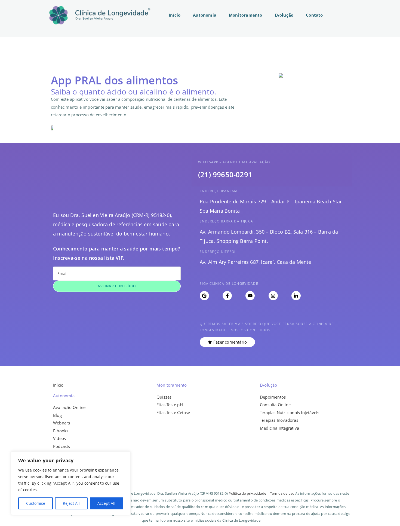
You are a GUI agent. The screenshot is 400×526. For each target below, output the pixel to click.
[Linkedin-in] (296, 295)
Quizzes (163, 397)
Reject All (71, 503)
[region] (71, 483)
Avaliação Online (69, 407)
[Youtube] (250, 295)
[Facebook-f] (227, 295)
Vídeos (59, 438)
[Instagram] (273, 295)
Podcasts (61, 446)
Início (174, 15)
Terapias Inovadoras (279, 420)
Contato (314, 15)
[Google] (204, 295)
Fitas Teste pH (169, 404)
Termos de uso (282, 493)
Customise (35, 503)
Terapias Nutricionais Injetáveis (289, 412)
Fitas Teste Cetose (173, 412)
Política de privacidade (247, 493)
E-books (60, 430)
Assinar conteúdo (117, 286)
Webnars (61, 423)
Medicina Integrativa (279, 428)
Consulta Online (275, 404)
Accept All (106, 503)
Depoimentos (273, 397)
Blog (57, 415)
